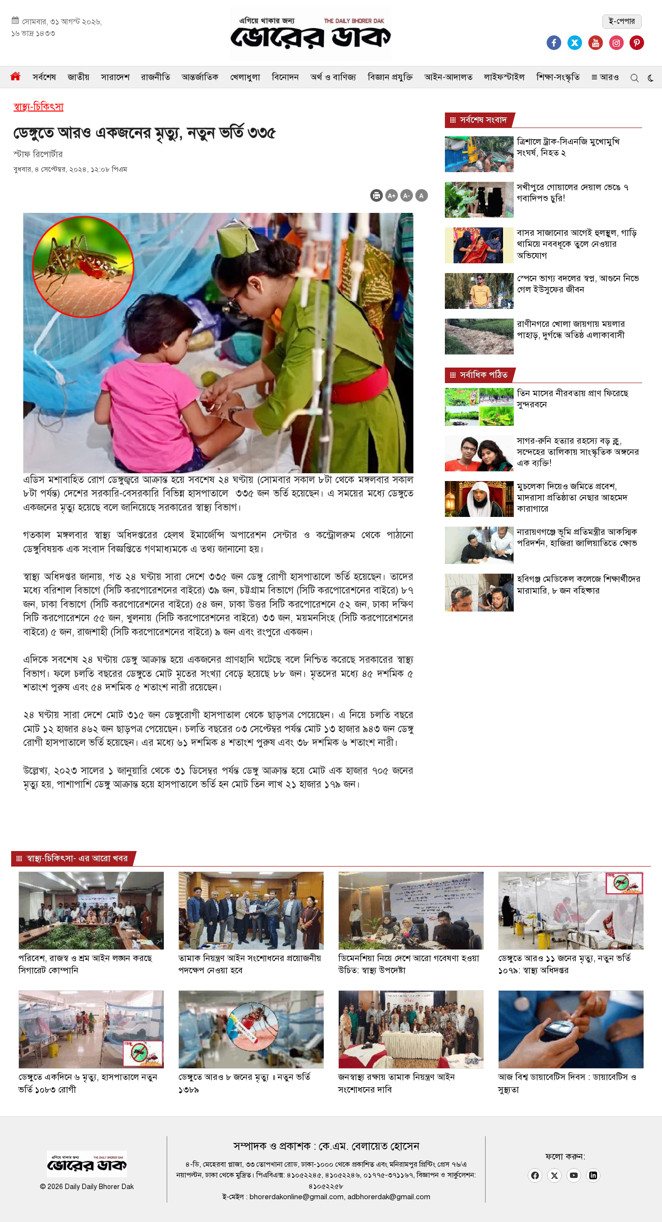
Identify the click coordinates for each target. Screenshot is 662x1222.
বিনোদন (285, 77)
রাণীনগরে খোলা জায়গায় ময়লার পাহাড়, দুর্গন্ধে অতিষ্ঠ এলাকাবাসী (571, 329)
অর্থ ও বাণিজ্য (333, 77)
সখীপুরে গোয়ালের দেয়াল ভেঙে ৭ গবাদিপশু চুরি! (573, 193)
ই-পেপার (622, 21)
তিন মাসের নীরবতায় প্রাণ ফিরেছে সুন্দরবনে (572, 399)
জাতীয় (79, 77)
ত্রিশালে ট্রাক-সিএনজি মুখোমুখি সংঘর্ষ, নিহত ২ (568, 147)
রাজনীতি (155, 77)
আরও (608, 77)
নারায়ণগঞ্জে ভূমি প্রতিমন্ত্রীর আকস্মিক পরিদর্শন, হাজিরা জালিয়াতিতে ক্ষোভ (577, 537)
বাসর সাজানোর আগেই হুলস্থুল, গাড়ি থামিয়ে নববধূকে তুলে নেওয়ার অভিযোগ (577, 244)
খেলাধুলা (245, 77)
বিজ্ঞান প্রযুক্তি (390, 77)
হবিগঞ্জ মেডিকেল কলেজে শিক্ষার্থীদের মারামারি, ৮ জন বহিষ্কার (579, 584)
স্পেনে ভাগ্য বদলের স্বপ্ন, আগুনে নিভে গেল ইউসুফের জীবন (578, 284)
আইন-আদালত (449, 77)
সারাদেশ (115, 77)
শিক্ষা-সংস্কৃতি (558, 77)
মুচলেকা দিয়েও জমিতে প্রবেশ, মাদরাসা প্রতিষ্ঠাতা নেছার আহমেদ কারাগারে (572, 498)
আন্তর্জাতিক (200, 77)
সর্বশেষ (44, 77)
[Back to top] (647, 1202)
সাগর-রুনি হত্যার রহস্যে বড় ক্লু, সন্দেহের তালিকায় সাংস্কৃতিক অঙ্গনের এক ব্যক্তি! (578, 452)
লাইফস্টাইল (504, 77)
